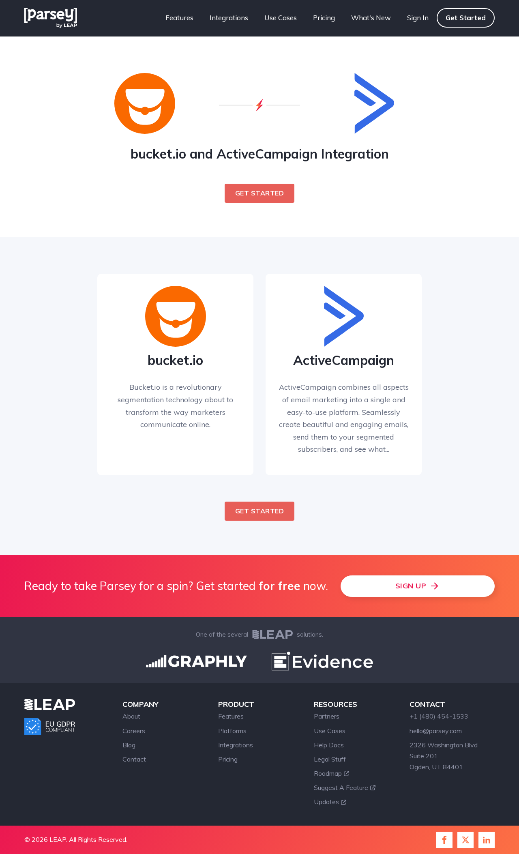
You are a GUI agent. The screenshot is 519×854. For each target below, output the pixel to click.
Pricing (324, 17)
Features (179, 17)
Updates (326, 802)
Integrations (229, 17)
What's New (371, 17)
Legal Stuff (330, 759)
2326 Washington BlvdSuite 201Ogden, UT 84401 (444, 756)
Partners (326, 716)
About (131, 716)
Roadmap (328, 773)
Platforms (232, 731)
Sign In (418, 17)
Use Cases (280, 17)
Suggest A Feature (341, 787)
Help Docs (329, 745)
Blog (128, 745)
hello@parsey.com (436, 731)
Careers (133, 731)
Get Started (466, 17)
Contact (134, 759)
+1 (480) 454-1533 (439, 716)
